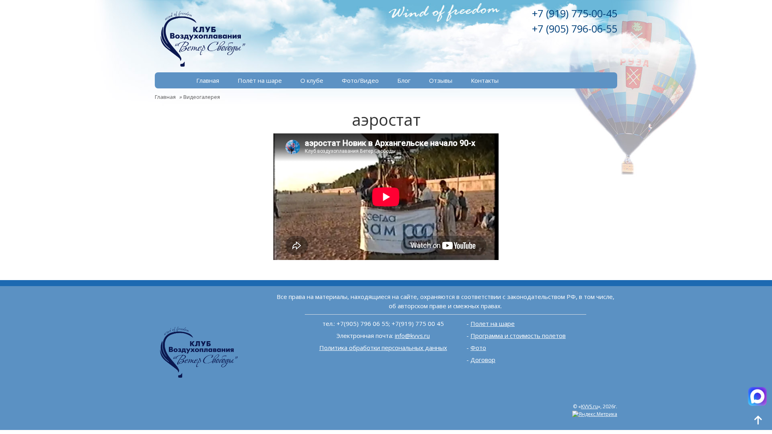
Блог (404, 80)
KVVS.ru (589, 406)
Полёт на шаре (260, 80)
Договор (482, 360)
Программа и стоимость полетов (518, 336)
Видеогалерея (201, 96)
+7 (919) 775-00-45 (574, 13)
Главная (207, 80)
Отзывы (440, 80)
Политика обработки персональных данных (383, 348)
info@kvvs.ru (412, 336)
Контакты (485, 80)
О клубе (311, 80)
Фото (478, 348)
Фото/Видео (360, 80)
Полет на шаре (492, 323)
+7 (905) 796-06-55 (574, 28)
